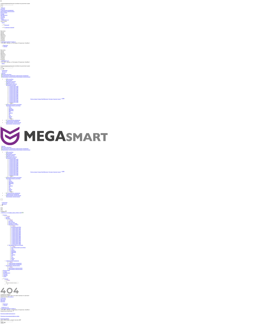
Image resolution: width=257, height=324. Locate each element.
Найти (2, 322)
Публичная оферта (5, 318)
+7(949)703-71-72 (5, 19)
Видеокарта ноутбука (16, 227)
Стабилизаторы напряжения (15, 263)
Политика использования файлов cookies (10, 316)
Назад (8, 216)
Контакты (3, 301)
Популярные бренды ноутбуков (18, 247)
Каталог (8, 217)
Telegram (5, 46)
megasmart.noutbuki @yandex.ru (9, 41)
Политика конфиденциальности (8, 313)
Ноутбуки (11, 221)
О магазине (3, 298)
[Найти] (2, 6)
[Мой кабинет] (1, 201)
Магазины (3, 300)
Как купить (3, 299)
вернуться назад (4, 296)
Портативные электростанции (15, 268)
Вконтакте (5, 45)
